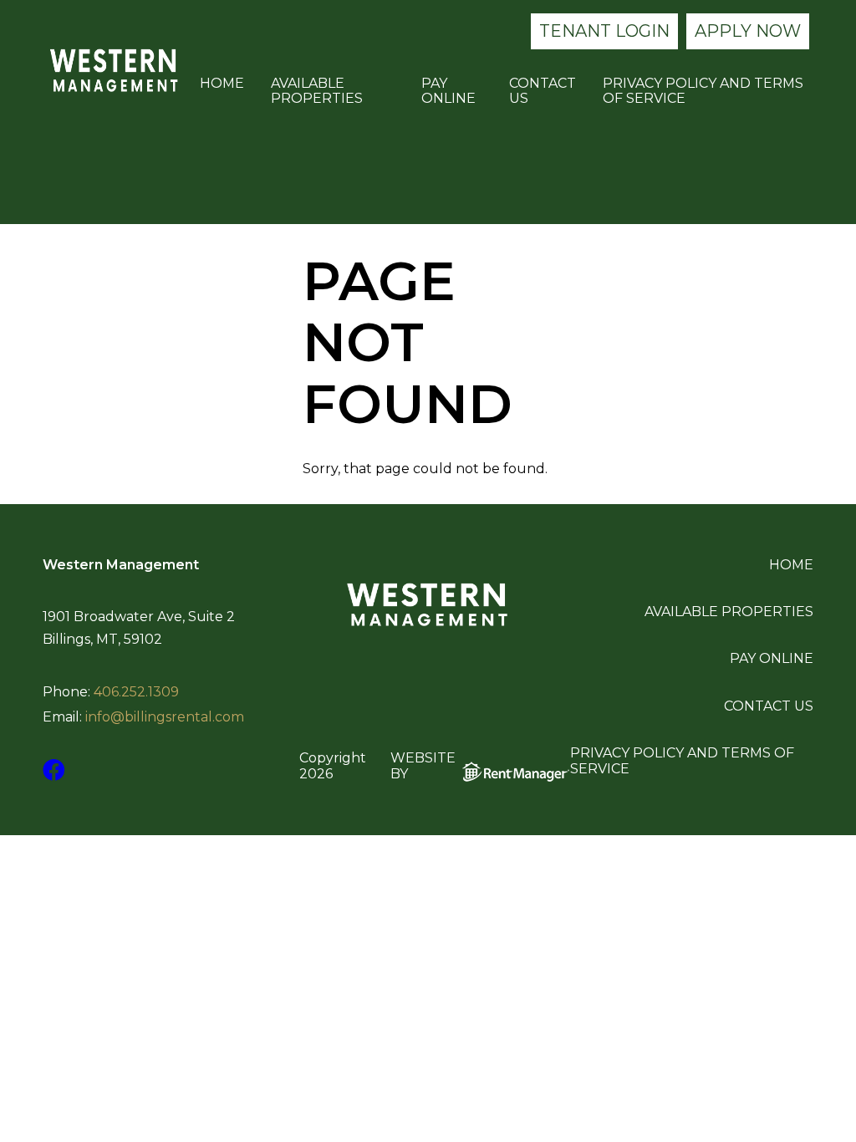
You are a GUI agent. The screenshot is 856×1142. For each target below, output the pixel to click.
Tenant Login (604, 31)
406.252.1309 (136, 692)
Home (222, 83)
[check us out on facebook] (54, 770)
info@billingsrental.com (164, 717)
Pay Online (448, 91)
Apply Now (748, 31)
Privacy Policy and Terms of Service (703, 91)
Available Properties (317, 91)
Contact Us (542, 91)
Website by (423, 766)
